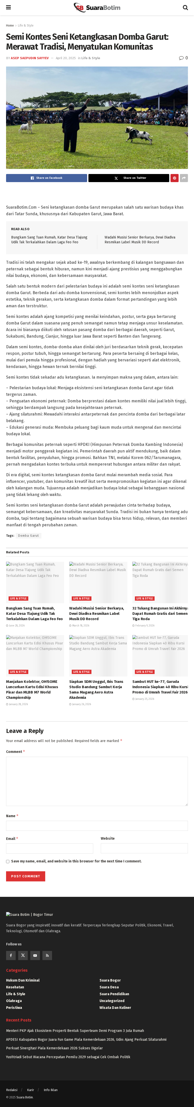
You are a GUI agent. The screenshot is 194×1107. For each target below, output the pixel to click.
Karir (30, 1090)
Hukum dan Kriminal (22, 980)
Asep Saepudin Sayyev (29, 58)
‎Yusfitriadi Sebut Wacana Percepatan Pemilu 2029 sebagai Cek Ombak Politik (68, 1057)
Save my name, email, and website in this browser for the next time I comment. (76, 861)
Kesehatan (15, 987)
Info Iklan (51, 1090)
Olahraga (14, 1001)
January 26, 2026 (81, 704)
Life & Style (26, 25)
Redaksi (11, 1090)
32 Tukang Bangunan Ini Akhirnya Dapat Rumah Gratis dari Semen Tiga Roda (160, 613)
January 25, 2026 (144, 699)
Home (10, 25)
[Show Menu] (8, 7)
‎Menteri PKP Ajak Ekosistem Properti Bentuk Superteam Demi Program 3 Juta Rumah (75, 1031)
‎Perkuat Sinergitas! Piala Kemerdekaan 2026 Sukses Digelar (54, 1048)
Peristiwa (14, 1008)
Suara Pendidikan (114, 994)
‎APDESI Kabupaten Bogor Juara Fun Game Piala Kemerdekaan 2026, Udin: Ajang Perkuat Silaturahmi (86, 1039)
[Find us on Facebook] (11, 955)
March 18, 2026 (80, 625)
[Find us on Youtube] (35, 955)
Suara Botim (24, 1097)
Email (12, 838)
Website (108, 838)
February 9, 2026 (144, 625)
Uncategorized (112, 1001)
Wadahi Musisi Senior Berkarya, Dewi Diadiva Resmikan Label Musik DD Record (96, 613)
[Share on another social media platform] (184, 178)
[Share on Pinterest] (175, 178)
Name (12, 815)
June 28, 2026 (16, 625)
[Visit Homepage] (97, 8)
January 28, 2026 (18, 704)
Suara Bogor (110, 980)
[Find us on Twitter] (23, 955)
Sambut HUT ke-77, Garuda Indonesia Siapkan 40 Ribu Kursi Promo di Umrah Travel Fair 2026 (160, 686)
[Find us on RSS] (47, 955)
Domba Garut (28, 535)
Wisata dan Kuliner (115, 1008)
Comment (15, 751)
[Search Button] (185, 7)
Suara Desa (109, 987)
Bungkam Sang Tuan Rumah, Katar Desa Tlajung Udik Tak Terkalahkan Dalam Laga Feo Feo (34, 613)
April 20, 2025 (66, 58)
